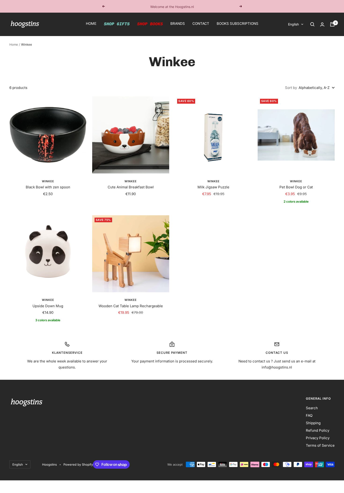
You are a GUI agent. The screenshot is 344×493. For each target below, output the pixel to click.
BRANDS (177, 23)
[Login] (322, 24)
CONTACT (200, 23)
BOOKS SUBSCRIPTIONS (237, 23)
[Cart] (332, 24)
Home (13, 44)
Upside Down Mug (48, 306)
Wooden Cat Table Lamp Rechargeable (131, 306)
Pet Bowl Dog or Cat (296, 187)
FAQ (309, 415)
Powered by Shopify (78, 464)
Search (312, 408)
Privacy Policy (317, 438)
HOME (91, 23)
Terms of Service (320, 445)
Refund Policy (317, 430)
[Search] (312, 24)
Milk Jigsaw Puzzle (213, 187)
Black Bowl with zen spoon (48, 187)
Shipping (313, 423)
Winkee (48, 181)
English (293, 24)
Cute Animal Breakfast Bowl (131, 187)
